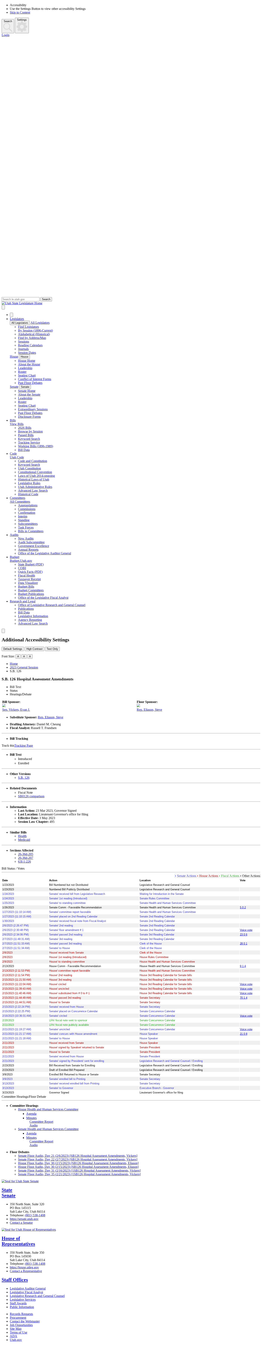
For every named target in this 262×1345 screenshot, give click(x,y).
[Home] (131, 303)
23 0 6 (243, 934)
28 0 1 (243, 943)
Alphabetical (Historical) (34, 334)
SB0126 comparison (31, 796)
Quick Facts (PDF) (30, 571)
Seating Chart (27, 375)
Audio (33, 1125)
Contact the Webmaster (25, 1321)
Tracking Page (23, 745)
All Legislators (19, 322)
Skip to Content (20, 12)
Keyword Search (29, 439)
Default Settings (12, 648)
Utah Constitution (29, 468)
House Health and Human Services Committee (48, 1109)
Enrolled (23, 763)
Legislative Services (23, 1299)
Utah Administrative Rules (35, 487)
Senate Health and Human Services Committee (48, 1129)
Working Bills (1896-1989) (35, 446)
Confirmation (26, 512)
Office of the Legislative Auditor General (44, 553)
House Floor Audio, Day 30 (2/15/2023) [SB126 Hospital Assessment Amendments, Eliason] (78, 1163)
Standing (23, 520)
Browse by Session (30, 431)
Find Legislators (28, 327)
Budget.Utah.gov (21, 560)
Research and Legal (22, 601)
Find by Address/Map (32, 338)
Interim (22, 516)
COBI (22, 568)
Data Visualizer (28, 583)
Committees (17, 498)
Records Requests (21, 1314)
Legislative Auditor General (28, 1288)
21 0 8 (243, 1033)
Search (8, 21)
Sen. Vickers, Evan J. (16, 709)
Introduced (25, 759)
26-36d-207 (25, 858)
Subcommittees (28, 523)
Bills (13, 420)
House (14, 356)
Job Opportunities (21, 1325)
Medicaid (24, 839)
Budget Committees (31, 590)
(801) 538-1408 (35, 1215)
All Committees (20, 501)
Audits (14, 535)
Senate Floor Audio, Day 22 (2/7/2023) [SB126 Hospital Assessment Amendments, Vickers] (77, 1159)
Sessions (23, 341)
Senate (14, 386)
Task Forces (26, 527)
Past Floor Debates (30, 383)
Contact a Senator (21, 1222)
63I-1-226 (24, 861)
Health (22, 836)
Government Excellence (33, 546)
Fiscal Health (26, 575)
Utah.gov (16, 1340)
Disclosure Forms (29, 416)
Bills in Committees (30, 531)
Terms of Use (18, 1332)
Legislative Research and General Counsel (37, 1296)
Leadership (25, 368)
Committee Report (41, 1121)
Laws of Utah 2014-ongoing (36, 475)
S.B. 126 (23, 777)
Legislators (17, 319)
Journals (23, 349)
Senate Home (26, 391)
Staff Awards (18, 1303)
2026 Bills (24, 427)
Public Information (22, 1307)
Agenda (31, 1113)
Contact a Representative (26, 1271)
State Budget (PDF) (31, 564)
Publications (26, 608)
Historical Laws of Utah (33, 479)
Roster (22, 371)
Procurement (18, 1317)
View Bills (17, 424)
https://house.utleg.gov (24, 1267)
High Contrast (34, 648)
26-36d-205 (25, 854)
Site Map (15, 1328)
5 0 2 (243, 907)
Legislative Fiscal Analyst (26, 1292)
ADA (13, 1336)
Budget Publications (31, 594)
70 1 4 (243, 997)
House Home (26, 360)
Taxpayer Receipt (29, 579)
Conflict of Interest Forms (34, 379)
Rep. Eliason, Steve (149, 709)
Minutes (31, 1118)
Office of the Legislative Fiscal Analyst (43, 597)
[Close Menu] (11, 315)
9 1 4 (243, 966)
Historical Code (28, 494)
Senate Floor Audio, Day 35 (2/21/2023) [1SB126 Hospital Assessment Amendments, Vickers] (79, 1174)
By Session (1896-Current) (35, 330)
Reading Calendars (30, 345)
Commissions (26, 509)
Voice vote (246, 930)
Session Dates (27, 352)
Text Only (52, 648)
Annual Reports (28, 549)
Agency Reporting (30, 620)
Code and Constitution (32, 461)
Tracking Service (29, 442)
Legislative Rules (29, 483)
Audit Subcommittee (31, 542)
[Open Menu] (3, 307)
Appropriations (27, 505)
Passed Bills (26, 435)
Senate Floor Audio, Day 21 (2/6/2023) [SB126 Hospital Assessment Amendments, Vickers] (77, 1155)
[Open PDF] (34, 759)
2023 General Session (24, 667)
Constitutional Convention (35, 472)
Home (14, 663)
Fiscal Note (25, 792)
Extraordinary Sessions (33, 409)
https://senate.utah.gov (24, 1219)
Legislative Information (33, 616)
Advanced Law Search (33, 490)
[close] (3, 631)
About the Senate (29, 394)
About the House (29, 364)
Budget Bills (26, 586)
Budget (14, 557)
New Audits (26, 538)
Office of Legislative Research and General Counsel (51, 605)
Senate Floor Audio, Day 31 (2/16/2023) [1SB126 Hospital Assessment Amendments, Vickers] (79, 1170)
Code (13, 453)
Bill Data (24, 450)
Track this (8, 745)
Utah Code (17, 457)
